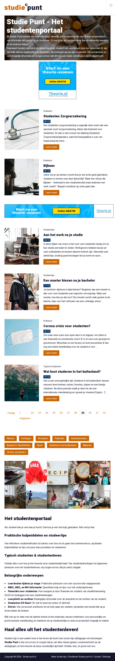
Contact (97, 656)
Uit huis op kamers (16, 452)
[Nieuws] (15, 473)
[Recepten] (57, 473)
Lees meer (51, 147)
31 (97, 413)
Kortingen (26, 438)
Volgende (24, 418)
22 (32, 413)
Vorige (11, 413)
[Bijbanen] (78, 497)
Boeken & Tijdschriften (18, 445)
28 (75, 413)
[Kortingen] (36, 473)
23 (39, 413)
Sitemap (107, 656)
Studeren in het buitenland (62, 445)
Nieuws (11, 438)
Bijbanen (87, 445)
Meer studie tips (59, 656)
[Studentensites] (100, 473)
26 (61, 413)
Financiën (59, 438)
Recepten (43, 438)
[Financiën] (78, 473)
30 (90, 413)
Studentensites (79, 438)
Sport (40, 445)
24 (47, 413)
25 (54, 413)
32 (104, 413)
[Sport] (36, 497)
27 (68, 413)
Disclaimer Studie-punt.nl (80, 656)
